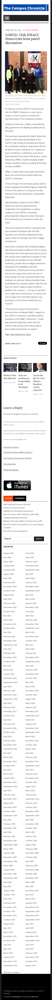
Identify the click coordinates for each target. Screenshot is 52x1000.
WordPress (17, 997)
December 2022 (10, 624)
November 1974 (10, 961)
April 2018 (7, 703)
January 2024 (31, 603)
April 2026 (30, 557)
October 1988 (31, 874)
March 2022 (30, 632)
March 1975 (8, 953)
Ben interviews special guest (15, 531)
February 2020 (31, 669)
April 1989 (30, 861)
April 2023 (30, 615)
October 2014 (9, 765)
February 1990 (31, 849)
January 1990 (8, 853)
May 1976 (7, 928)
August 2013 (31, 786)
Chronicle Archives (11, 447)
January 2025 (31, 582)
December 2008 (32, 811)
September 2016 (32, 732)
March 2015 (8, 757)
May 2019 (29, 682)
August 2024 (8, 595)
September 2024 (32, 590)
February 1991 (9, 836)
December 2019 (32, 674)
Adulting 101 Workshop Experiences (18, 511)
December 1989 (32, 853)
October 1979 (9, 894)
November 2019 (10, 678)
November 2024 (32, 586)
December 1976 (10, 915)
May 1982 (7, 886)
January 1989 (8, 869)
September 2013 (10, 786)
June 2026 (30, 553)
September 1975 (32, 940)
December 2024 (10, 586)
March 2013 (30, 790)
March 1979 (30, 899)
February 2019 (9, 690)
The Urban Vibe (9, 464)
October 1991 (31, 828)
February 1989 (31, 865)
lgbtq (28, 334)
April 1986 (7, 882)
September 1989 (10, 861)
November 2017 (32, 711)
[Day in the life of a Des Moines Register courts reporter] (40, 368)
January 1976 (31, 932)
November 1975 (32, 936)
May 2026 (7, 557)
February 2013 (9, 794)
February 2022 (9, 636)
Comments (20, 498)
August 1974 (31, 965)
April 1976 (30, 928)
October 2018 (31, 695)
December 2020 (10, 657)
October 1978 (9, 911)
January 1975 (8, 957)
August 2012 (8, 803)
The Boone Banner (11, 470)
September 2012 (32, 799)
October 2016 (9, 732)
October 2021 (31, 640)
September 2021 (10, 645)
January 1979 (31, 903)
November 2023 (32, 607)
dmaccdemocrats (17, 334)
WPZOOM (34, 997)
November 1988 (10, 874)
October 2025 (9, 570)
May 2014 (7, 769)
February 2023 (31, 620)
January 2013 (31, 794)
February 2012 (31, 803)
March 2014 (8, 774)
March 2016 (30, 736)
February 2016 (9, 740)
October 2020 (9, 661)
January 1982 (8, 890)
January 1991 (31, 836)
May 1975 (7, 949)
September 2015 (10, 749)
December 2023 (10, 607)
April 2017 (7, 720)
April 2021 (7, 649)
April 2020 (30, 665)
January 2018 (31, 707)
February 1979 (9, 903)
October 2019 (31, 678)
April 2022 (7, 632)
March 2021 (30, 649)
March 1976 (8, 932)
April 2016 (7, 736)
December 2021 (32, 636)
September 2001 (10, 815)
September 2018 (10, 699)
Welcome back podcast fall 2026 (16, 504)
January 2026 (8, 565)
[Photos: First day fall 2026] (10, 368)
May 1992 (7, 819)
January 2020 (8, 674)
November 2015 (10, 745)
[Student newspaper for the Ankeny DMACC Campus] (25, 7)
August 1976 (8, 924)
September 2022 (32, 628)
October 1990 (31, 840)
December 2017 (10, 711)
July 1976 (29, 924)
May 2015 (7, 753)
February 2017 (9, 724)
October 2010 (31, 807)
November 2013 (10, 782)
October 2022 (9, 628)
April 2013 (7, 790)
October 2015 (31, 745)
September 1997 (32, 815)
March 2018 (30, 703)
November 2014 (32, 761)
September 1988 (10, 878)
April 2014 (30, 769)
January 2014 (8, 778)
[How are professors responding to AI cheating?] (25, 368)
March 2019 (30, 686)
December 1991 (32, 824)
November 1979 (32, 890)
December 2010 (10, 807)
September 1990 (10, 844)
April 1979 (7, 899)
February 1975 (31, 953)
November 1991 (10, 828)
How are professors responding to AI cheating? (24, 381)
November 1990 (10, 840)
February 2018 (9, 707)
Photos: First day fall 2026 (9, 377)
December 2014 (10, 761)
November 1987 (32, 878)
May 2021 (29, 645)
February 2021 (9, 653)
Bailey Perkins (31, 30)
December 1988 (32, 869)
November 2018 (10, 695)
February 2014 (31, 774)
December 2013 (32, 778)
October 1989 (31, 857)
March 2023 (8, 620)
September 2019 (10, 682)
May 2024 (29, 595)
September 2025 (32, 570)
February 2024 (9, 603)
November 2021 (10, 640)
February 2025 (9, 582)
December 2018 (32, 690)
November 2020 (32, 657)
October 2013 (31, 782)
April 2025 (7, 578)
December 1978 (10, 907)
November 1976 (32, 915)
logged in (18, 414)
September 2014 (32, 765)
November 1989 (10, 857)
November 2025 (32, 565)
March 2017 (30, 720)
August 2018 (31, 699)
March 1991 (30, 832)
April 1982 (30, 886)
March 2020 (8, 669)
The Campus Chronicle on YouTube (17, 458)
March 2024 (30, 599)
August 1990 (31, 844)
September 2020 (32, 661)
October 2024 (9, 590)
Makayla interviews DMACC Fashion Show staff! (22, 521)
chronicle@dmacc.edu (19, 439)
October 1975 (9, 940)
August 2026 (8, 553)
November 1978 (32, 907)
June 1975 (30, 944)
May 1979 (29, 894)
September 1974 (10, 965)
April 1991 (7, 832)
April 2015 (30, 753)
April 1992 (30, 819)
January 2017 (31, 724)
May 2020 (7, 665)
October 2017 (9, 715)
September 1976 (32, 919)
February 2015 (31, 757)
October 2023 (9, 611)
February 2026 (31, 561)
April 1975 (30, 949)
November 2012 (10, 799)
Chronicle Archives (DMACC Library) (17, 452)
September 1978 (32, 911)
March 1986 (30, 882)
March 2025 (30, 578)
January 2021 (31, 653)
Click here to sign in (11, 972)
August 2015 (31, 749)
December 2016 (10, 728)
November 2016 (32, 728)
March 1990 (8, 849)
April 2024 (7, 599)
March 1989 (8, 865)
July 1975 (7, 944)
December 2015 (32, 740)
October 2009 (9, 811)
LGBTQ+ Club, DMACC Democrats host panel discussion (22, 39)
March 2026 (8, 561)
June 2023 (30, 611)
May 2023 (7, 615)
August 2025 (8, 574)
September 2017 (32, 715)
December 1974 (32, 957)
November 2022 (32, 624)
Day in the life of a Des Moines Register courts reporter (39, 382)
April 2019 (7, 686)
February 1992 (9, 824)
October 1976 (9, 919)
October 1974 (31, 961)
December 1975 (10, 936)
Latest (8, 498)
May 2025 (29, 574)
